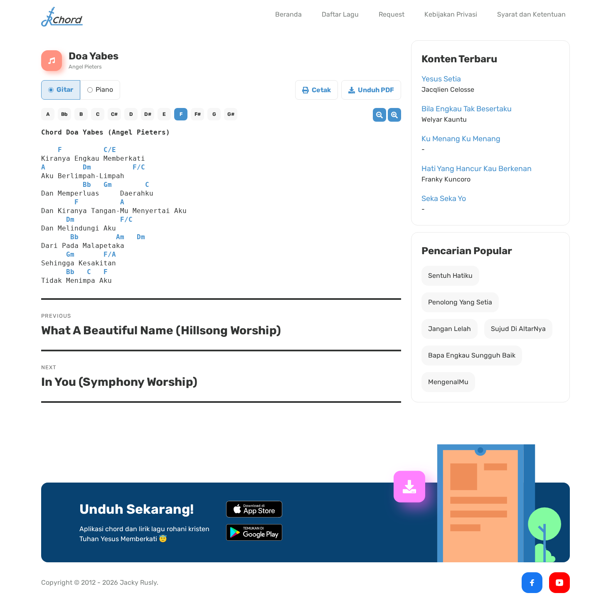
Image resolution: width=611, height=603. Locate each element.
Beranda (288, 14)
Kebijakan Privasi (450, 14)
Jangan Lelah (449, 329)
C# (114, 114)
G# (230, 114)
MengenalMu (448, 382)
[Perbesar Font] (394, 115)
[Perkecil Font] (379, 115)
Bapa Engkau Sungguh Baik (471, 355)
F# (198, 114)
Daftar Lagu (340, 14)
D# (147, 114)
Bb (64, 114)
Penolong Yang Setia (460, 302)
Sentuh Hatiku (450, 275)
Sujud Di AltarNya (518, 329)
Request (391, 14)
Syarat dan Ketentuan (531, 14)
